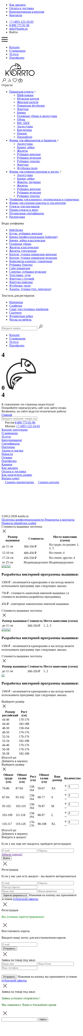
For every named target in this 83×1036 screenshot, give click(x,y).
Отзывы (7, 457)
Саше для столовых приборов (28, 309)
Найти (43, 1019)
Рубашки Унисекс (21, 264)
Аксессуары (25, 126)
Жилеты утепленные (23, 250)
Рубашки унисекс (28, 161)
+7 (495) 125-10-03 (21, 21)
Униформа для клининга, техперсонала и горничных (44, 199)
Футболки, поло (19, 285)
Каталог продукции (15, 429)
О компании (17, 50)
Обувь (21, 119)
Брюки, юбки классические (27, 240)
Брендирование (12, 440)
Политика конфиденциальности (23, 519)
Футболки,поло (27, 168)
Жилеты (22, 150)
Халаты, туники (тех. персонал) (30, 289)
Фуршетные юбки (21, 316)
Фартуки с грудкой (21, 278)
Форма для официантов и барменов (33, 140)
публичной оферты (25, 899)
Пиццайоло (24, 136)
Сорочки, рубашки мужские (27, 271)
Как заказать (17, 4)
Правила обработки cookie (19, 523)
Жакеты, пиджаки (29, 182)
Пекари (22, 133)
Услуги (14, 54)
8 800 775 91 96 (19, 25)
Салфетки (15, 305)
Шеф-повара (25, 95)
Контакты (15, 15)
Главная (7, 414)
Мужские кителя (28, 98)
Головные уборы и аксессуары (37, 116)
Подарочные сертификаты (26, 213)
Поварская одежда (21, 91)
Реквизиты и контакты (60, 519)
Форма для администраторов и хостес (34, 171)
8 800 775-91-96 (25, 422)
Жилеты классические (24, 247)
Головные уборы (20, 243)
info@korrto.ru (18, 28)
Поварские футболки (31, 105)
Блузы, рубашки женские (25, 233)
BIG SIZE (23, 123)
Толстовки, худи (20, 275)
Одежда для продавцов (24, 206)
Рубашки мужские (29, 157)
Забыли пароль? (12, 854)
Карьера (7, 464)
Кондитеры (24, 130)
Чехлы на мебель (20, 319)
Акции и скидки (12, 450)
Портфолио (16, 57)
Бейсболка (16, 230)
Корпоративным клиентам (26, 11)
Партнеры (8, 447)
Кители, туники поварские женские (33, 254)
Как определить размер (17, 474)
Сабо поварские (19, 268)
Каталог (14, 47)
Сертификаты (11, 443)
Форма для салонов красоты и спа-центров (37, 203)
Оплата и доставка (21, 8)
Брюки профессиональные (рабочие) (33, 237)
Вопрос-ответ (10, 478)
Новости (7, 454)
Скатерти (15, 312)
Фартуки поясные (21, 282)
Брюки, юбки (26, 147)
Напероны (16, 302)
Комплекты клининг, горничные (30, 261)
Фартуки (23, 109)
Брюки (21, 112)
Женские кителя (27, 102)
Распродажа (17, 216)
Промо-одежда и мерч (23, 209)
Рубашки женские (29, 154)
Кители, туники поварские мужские (33, 257)
